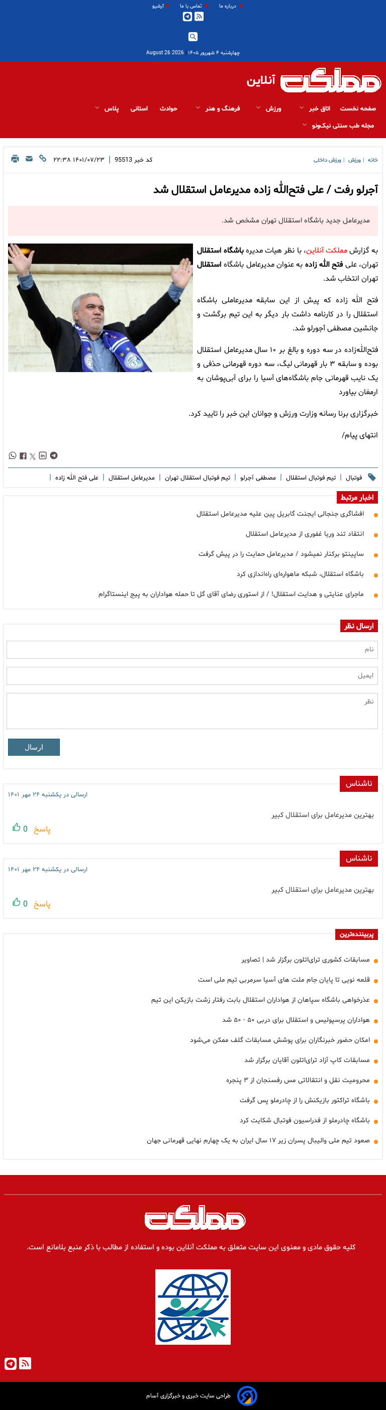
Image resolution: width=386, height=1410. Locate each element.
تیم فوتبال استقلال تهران (196, 478)
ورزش (273, 108)
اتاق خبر (318, 108)
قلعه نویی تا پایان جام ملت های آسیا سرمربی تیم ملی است (284, 980)
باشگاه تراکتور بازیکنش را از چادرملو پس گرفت (305, 1100)
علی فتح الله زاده (76, 478)
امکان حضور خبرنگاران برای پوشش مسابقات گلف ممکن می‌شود (280, 1040)
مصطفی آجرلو (257, 478)
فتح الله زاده (324, 265)
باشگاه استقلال (220, 251)
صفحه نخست (358, 108)
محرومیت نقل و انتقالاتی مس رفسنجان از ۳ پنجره (298, 1080)
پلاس (112, 108)
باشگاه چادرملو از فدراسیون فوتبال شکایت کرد (305, 1120)
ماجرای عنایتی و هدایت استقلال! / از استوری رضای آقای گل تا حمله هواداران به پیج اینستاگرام (231, 594)
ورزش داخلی (327, 160)
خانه (373, 160)
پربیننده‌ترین (356, 934)
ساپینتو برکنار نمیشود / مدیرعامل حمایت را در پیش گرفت (281, 554)
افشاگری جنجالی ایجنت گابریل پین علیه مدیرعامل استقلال (280, 514)
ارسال (34, 747)
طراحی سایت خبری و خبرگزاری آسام (188, 1396)
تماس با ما (191, 6)
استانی (140, 108)
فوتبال (353, 478)
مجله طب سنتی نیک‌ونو (343, 126)
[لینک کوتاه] (42, 161)
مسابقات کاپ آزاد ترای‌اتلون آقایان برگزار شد (307, 1060)
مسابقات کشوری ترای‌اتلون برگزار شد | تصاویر (305, 960)
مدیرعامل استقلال (131, 478)
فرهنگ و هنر (222, 108)
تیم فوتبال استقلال (310, 478)
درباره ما (228, 6)
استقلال (209, 265)
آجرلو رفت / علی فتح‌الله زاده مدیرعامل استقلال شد (265, 190)
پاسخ (41, 829)
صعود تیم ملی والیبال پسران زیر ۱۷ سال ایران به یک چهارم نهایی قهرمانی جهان (258, 1140)
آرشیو (158, 6)
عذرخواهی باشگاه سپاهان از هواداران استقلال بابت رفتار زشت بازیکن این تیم (260, 1000)
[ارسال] (29, 161)
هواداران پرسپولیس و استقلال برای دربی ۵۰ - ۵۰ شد (296, 1020)
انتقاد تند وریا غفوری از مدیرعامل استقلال (305, 534)
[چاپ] (15, 161)
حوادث (169, 108)
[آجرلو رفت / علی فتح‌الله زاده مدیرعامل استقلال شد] (100, 308)
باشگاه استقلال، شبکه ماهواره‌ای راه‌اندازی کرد (300, 574)
